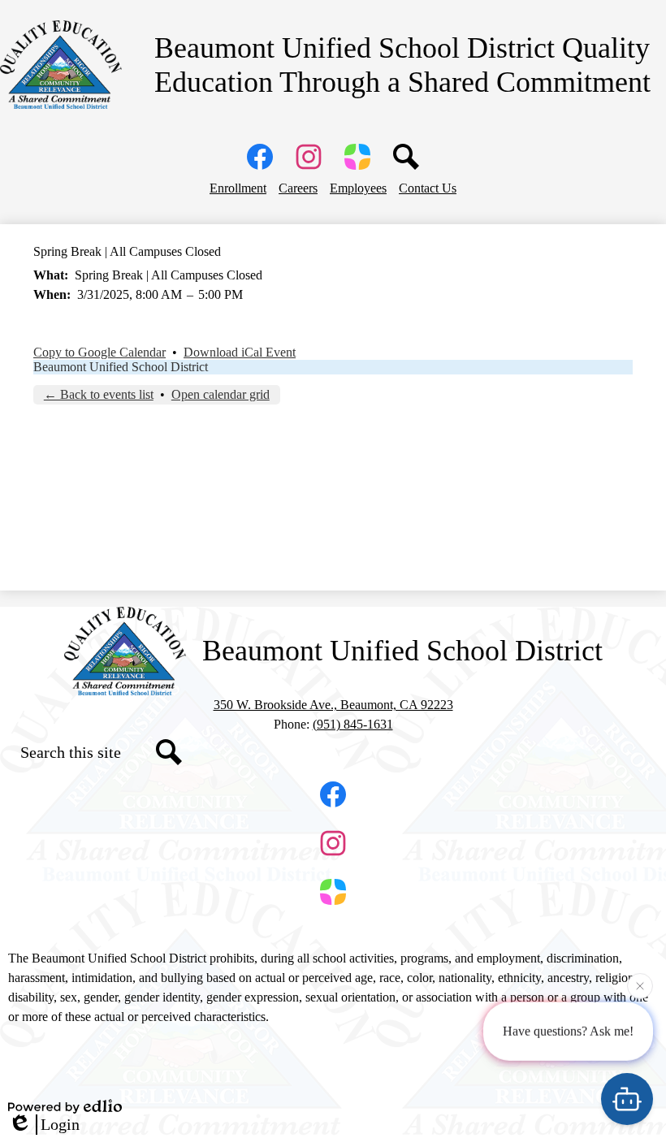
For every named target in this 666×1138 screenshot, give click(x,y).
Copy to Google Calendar (99, 352)
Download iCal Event (240, 352)
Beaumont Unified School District (120, 367)
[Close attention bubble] (640, 985)
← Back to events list (99, 394)
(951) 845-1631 (353, 724)
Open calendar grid (220, 394)
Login (60, 1124)
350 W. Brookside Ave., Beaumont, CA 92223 (333, 705)
